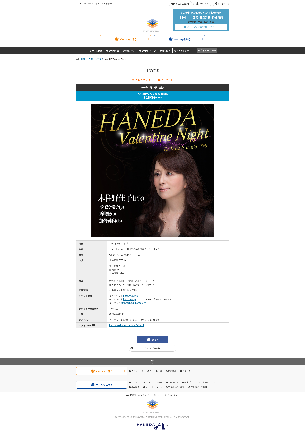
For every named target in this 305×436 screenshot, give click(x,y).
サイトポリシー (172, 395)
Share (155, 339)
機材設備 (166, 50)
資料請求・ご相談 (199, 387)
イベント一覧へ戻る (152, 348)
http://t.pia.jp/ (129, 299)
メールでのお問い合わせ (202, 27)
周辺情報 (172, 370)
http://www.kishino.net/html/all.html (126, 325)
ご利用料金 (113, 50)
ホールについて (138, 382)
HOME (82, 58)
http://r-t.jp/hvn (130, 295)
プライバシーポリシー (150, 395)
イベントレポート (185, 50)
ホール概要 (97, 50)
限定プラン (130, 50)
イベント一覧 (137, 370)
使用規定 (132, 395)
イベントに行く (128, 39)
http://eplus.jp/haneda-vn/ (134, 302)
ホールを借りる (182, 39)
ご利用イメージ (149, 50)
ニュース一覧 (156, 370)
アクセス (186, 370)
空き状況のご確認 (208, 50)
